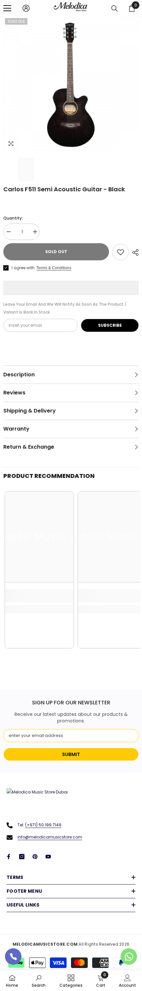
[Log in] (26, 8)
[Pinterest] (35, 856)
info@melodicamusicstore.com (50, 837)
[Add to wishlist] (120, 252)
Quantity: (13, 218)
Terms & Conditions (53, 268)
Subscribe (110, 325)
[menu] (7, 8)
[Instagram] (22, 856)
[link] (39, 595)
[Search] (115, 8)
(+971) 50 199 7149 (43, 825)
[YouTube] (48, 856)
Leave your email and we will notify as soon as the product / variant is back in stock (64, 308)
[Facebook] (8, 856)
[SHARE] (134, 252)
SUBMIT (71, 754)
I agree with (23, 268)
